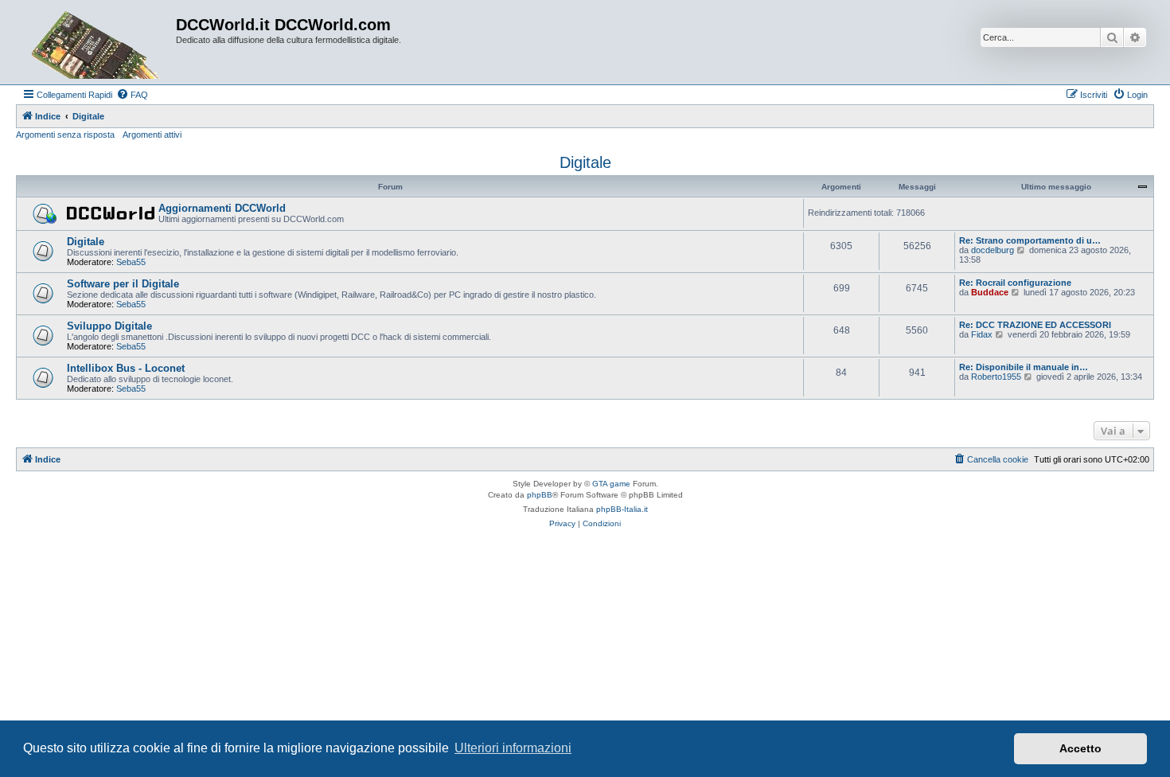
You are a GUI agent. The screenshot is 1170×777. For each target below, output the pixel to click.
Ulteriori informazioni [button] (512, 748)
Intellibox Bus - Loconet (126, 368)
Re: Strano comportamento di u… (1030, 240)
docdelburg (992, 250)
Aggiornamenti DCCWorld (222, 208)
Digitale (585, 162)
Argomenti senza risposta (65, 134)
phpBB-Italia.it (622, 509)
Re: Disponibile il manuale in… (1023, 367)
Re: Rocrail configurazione (1015, 282)
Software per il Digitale (123, 284)
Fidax (982, 334)
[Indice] (98, 42)
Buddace (989, 292)
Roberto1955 (996, 376)
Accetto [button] (1080, 748)
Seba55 (131, 262)
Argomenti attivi (152, 134)
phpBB (539, 494)
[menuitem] (132, 94)
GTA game (611, 483)
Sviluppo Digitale (109, 326)
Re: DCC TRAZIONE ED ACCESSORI (1035, 325)
